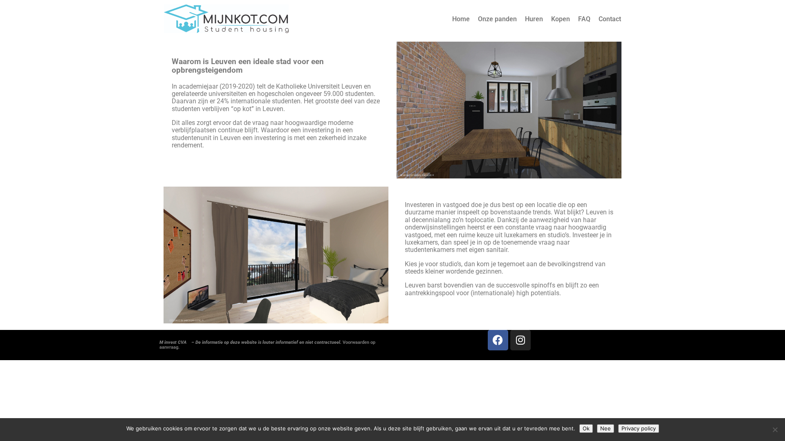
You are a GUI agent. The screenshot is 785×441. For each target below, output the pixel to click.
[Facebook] (498, 340)
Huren (534, 19)
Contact (610, 19)
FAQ (584, 19)
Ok (586, 428)
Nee (605, 428)
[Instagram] (520, 340)
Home (461, 19)
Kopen (560, 19)
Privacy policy (638, 428)
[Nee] (775, 429)
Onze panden (497, 19)
